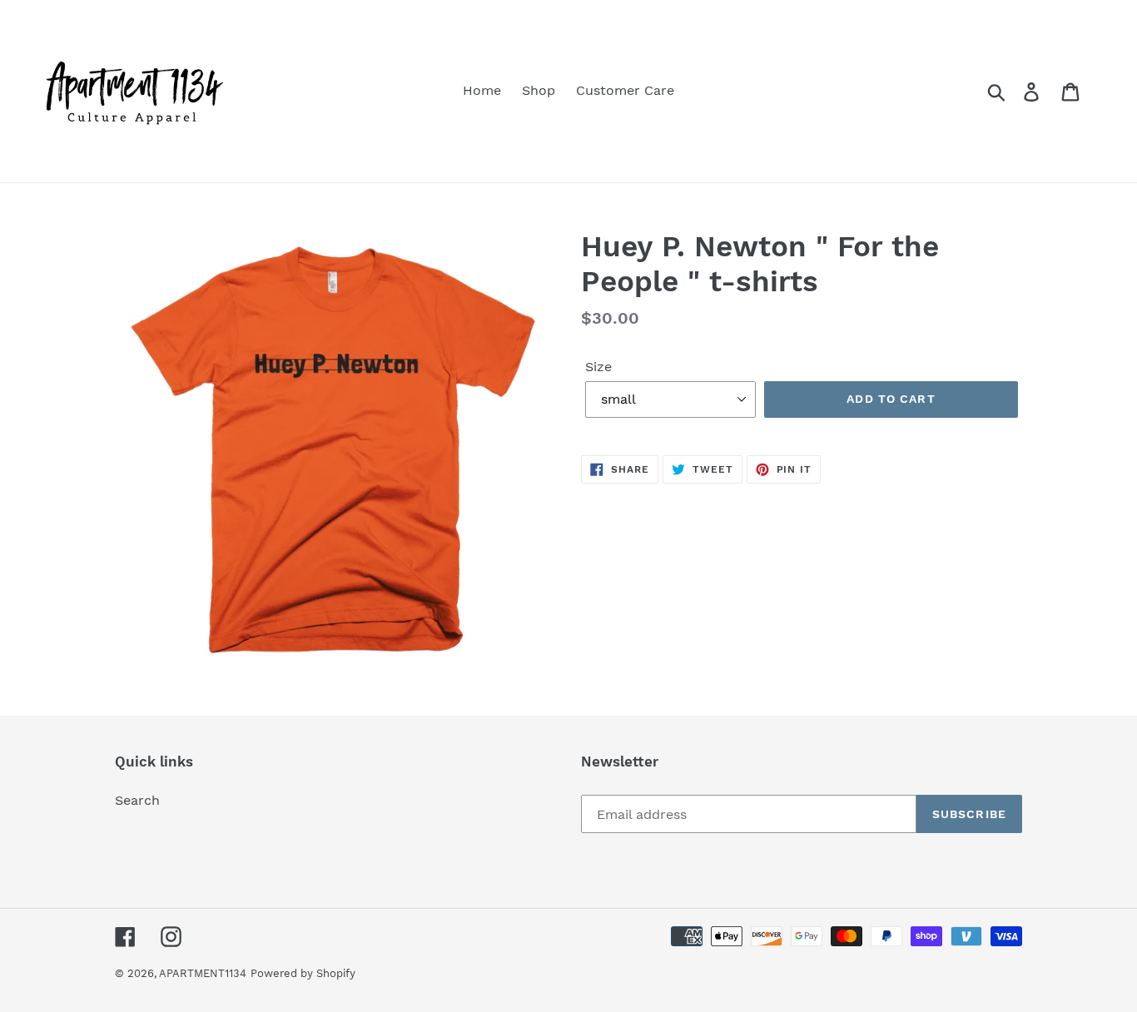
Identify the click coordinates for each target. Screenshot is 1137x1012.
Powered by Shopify (303, 973)
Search (137, 800)
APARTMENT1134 (202, 973)
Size (598, 367)
